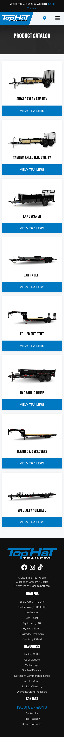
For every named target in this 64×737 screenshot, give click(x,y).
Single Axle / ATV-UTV (32, 601)
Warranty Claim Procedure (32, 691)
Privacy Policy (22, 585)
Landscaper (32, 612)
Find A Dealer (32, 718)
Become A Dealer (32, 724)
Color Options (32, 659)
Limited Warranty (32, 686)
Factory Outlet (32, 654)
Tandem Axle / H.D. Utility (32, 607)
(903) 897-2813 (32, 707)
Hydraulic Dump (32, 628)
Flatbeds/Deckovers (32, 634)
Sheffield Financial (32, 670)
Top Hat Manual (32, 681)
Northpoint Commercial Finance (32, 675)
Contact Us (32, 713)
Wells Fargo (32, 665)
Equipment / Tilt (32, 623)
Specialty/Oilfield (32, 639)
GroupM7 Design (38, 581)
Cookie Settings (41, 585)
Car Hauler (32, 617)
